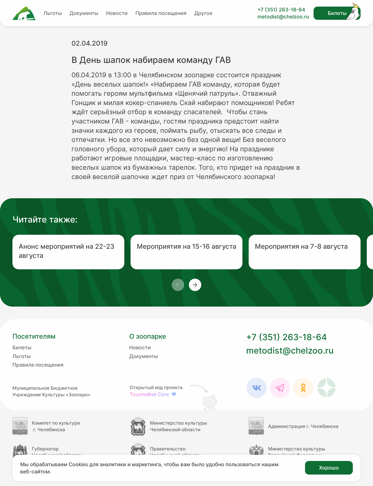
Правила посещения (160, 13)
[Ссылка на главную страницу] (24, 13)
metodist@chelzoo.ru (283, 17)
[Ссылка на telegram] (280, 388)
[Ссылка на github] (204, 397)
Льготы (53, 13)
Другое (203, 13)
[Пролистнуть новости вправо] (195, 285)
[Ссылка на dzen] (326, 388)
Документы (84, 13)
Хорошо (329, 468)
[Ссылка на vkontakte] (257, 388)
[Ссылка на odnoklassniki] (303, 388)
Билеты (337, 13)
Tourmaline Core (153, 394)
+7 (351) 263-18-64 (281, 10)
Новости (117, 13)
